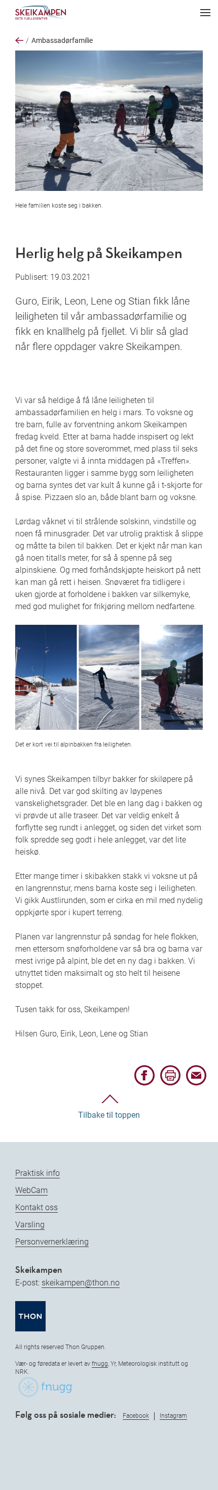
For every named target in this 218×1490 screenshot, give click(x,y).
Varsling (30, 1224)
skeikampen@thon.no (81, 1282)
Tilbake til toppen (109, 1115)
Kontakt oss (36, 1207)
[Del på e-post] (196, 1083)
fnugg (100, 1363)
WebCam (31, 1190)
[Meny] (205, 12)
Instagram (173, 1415)
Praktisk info (37, 1173)
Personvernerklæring (52, 1242)
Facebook (136, 1415)
